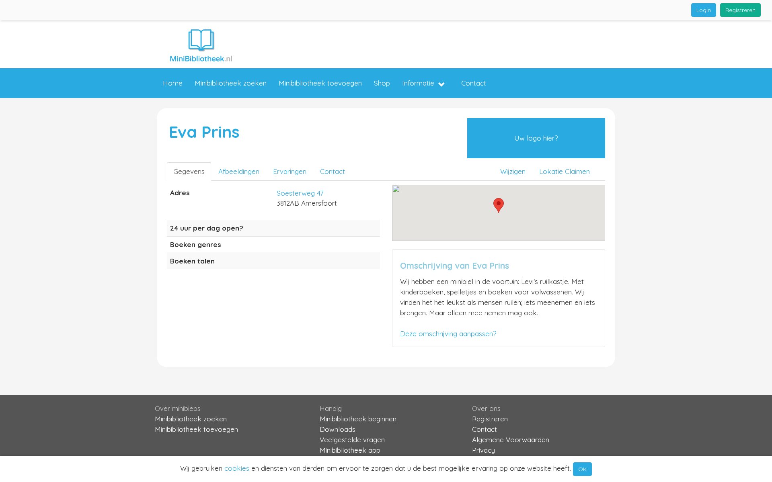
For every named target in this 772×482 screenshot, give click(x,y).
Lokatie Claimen (564, 171)
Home (173, 83)
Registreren (740, 10)
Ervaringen (289, 171)
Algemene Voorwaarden (510, 439)
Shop (382, 83)
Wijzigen (513, 171)
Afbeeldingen (238, 171)
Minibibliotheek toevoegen (320, 83)
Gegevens (189, 171)
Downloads (337, 429)
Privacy (483, 450)
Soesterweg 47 (300, 193)
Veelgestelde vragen (352, 439)
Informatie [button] (418, 83)
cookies (236, 468)
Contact (473, 83)
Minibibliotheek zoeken (231, 83)
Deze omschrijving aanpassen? (448, 333)
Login (703, 10)
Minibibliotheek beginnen (358, 419)
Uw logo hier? (536, 138)
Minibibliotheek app (350, 450)
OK (582, 469)
